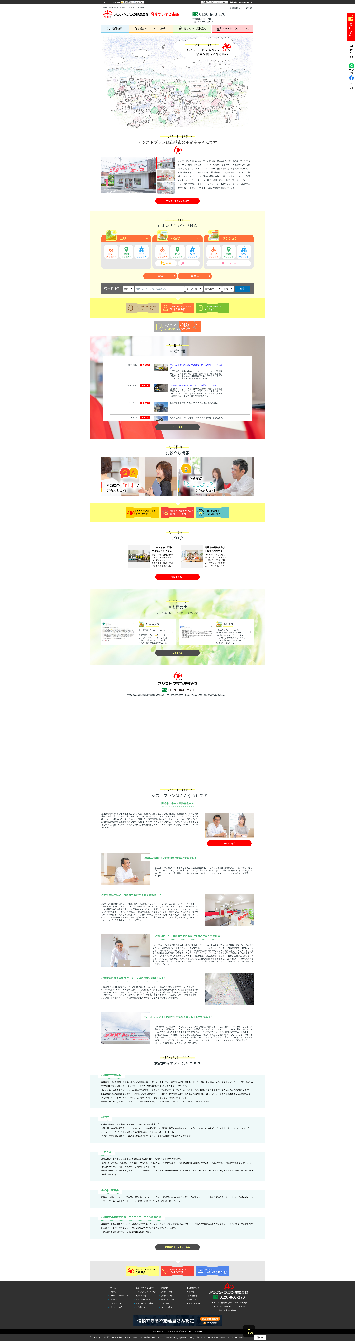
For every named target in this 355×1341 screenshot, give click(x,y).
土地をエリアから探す (145, 1288)
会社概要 (234, 8)
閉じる (260, 1337)
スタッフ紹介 (166, 1307)
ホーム (113, 1288)
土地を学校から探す (144, 1299)
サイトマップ (115, 1303)
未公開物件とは (193, 1288)
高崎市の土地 (166, 1292)
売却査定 (190, 1292)
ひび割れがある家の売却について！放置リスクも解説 (193, 385)
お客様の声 (191, 1299)
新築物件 (164, 1288)
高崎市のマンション (169, 1299)
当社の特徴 (165, 1303)
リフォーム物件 (116, 1307)
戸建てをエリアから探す (146, 1292)
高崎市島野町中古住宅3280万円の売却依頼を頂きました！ (195, 403)
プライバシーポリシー (119, 1296)
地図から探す (141, 1296)
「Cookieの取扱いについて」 (224, 1338)
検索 (242, 288)
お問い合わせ (245, 8)
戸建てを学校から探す (145, 1303)
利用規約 (113, 1299)
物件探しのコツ (142, 1307)
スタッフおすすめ (194, 1303)
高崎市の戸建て (167, 1296)
